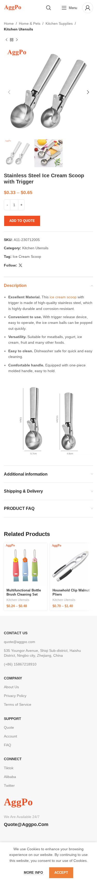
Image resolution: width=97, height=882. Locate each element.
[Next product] (16, 40)
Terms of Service (17, 704)
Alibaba (10, 777)
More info (34, 873)
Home (9, 23)
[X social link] (20, 265)
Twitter (9, 785)
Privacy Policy (15, 696)
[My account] (88, 8)
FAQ (7, 745)
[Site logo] (12, 7)
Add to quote (22, 221)
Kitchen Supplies (59, 23)
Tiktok (8, 768)
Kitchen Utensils (18, 29)
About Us (11, 687)
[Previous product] (6, 40)
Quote (9, 727)
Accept (61, 873)
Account (10, 736)
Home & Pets (29, 23)
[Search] (48, 8)
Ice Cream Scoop (27, 256)
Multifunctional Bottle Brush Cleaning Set (23, 592)
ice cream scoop (63, 297)
